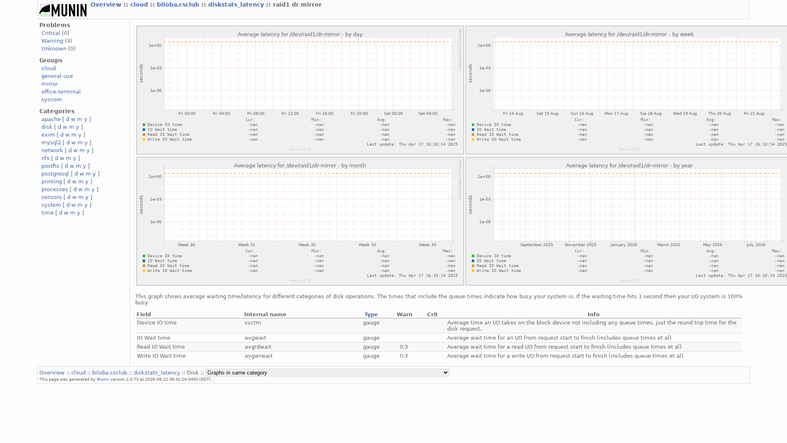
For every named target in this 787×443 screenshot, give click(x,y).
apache (51, 119)
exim (48, 135)
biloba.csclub (179, 4)
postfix (50, 166)
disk (46, 127)
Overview (107, 4)
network (52, 150)
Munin (103, 379)
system (51, 205)
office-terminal (61, 92)
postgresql (55, 174)
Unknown (53, 49)
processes (54, 189)
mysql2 (51, 142)
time (47, 213)
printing (51, 181)
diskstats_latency (237, 4)
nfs (45, 158)
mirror (49, 84)
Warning (52, 41)
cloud (140, 4)
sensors (51, 197)
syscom (51, 99)
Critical (50, 33)
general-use (57, 76)
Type (371, 314)
